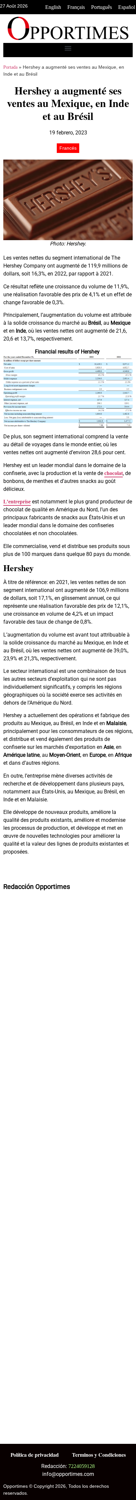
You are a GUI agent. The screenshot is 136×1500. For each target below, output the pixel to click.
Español (126, 7)
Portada (10, 67)
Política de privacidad (35, 1454)
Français (76, 7)
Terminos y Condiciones (99, 1454)
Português (101, 7)
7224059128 (81, 1466)
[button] (68, 48)
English (53, 7)
